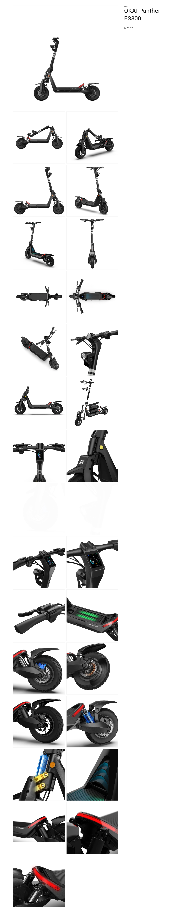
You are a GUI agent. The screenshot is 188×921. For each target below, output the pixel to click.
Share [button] (130, 27)
